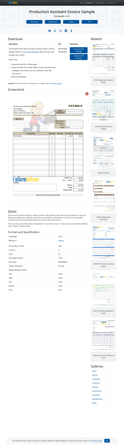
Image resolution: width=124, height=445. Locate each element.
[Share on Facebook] (49, 31)
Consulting (96, 379)
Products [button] (89, 3)
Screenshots (52, 22)
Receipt (95, 387)
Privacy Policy (97, 441)
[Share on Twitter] (55, 31)
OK (107, 441)
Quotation (96, 395)
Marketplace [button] (100, 3)
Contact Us (111, 3)
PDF (89, 22)
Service (61, 240)
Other (94, 403)
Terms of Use (57, 83)
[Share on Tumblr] (71, 31)
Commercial (96, 391)
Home (82, 3)
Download (34, 22)
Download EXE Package (78, 50)
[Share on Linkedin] (66, 31)
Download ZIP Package (79, 57)
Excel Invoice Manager (31, 52)
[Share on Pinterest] (86, 93)
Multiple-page (97, 399)
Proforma (95, 383)
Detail (71, 22)
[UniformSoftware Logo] (14, 3)
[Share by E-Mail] (60, 31)
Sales (94, 371)
